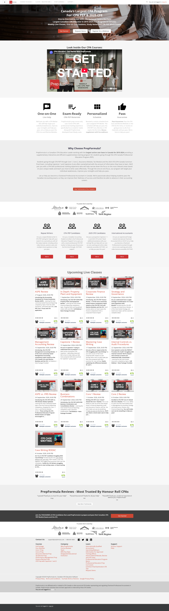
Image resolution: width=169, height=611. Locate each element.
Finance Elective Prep (43, 559)
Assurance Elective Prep (43, 554)
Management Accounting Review (44, 343)
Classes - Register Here (43, 2)
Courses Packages (26, 2)
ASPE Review (41, 291)
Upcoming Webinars (92, 550)
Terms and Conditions (53, 579)
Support (70, 2)
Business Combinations (67, 395)
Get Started (64, 31)
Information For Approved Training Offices (94, 553)
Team (62, 550)
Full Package (40, 546)
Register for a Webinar (101, 31)
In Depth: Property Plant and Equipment (71, 292)
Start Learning (59, 2)
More (47, 257)
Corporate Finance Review (95, 292)
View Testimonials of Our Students (84, 189)
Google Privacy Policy (87, 579)
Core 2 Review (118, 394)
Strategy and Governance (117, 292)
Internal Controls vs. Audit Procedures (121, 343)
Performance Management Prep (46, 557)
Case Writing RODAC (45, 450)
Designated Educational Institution (68, 555)
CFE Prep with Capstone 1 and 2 (46, 561)
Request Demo (80, 31)
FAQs (112, 548)
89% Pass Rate (65, 552)
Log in (164, 2)
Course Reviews (66, 548)
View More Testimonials (85, 504)
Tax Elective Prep (41, 556)
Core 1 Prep (39, 550)
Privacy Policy (40, 579)
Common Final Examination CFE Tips (96, 568)
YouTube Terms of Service (70, 579)
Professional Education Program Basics (96, 560)
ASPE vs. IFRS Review (45, 394)
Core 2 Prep (39, 552)
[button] (147, 2)
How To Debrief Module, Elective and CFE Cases (96, 556)
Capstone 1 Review (70, 341)
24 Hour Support (116, 546)
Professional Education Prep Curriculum (95, 564)
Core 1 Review (93, 394)
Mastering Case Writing (94, 343)
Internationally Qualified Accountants (94, 547)
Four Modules (40, 548)
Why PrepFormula (67, 546)
